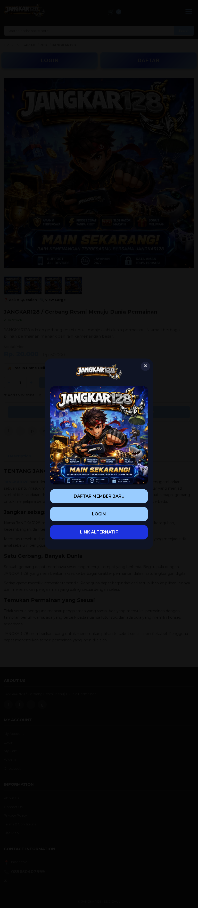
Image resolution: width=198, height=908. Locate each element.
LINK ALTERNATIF (99, 532)
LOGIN (99, 514)
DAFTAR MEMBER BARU (99, 496)
